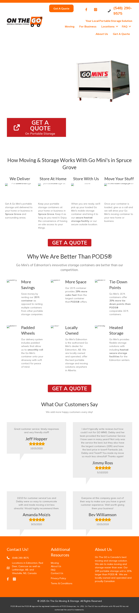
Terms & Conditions (61, 583)
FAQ (124, 26)
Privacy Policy (58, 578)
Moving (69, 26)
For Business (87, 26)
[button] (117, 26)
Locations (108, 26)
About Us (102, 34)
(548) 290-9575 (20, 557)
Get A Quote (121, 34)
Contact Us (57, 573)
